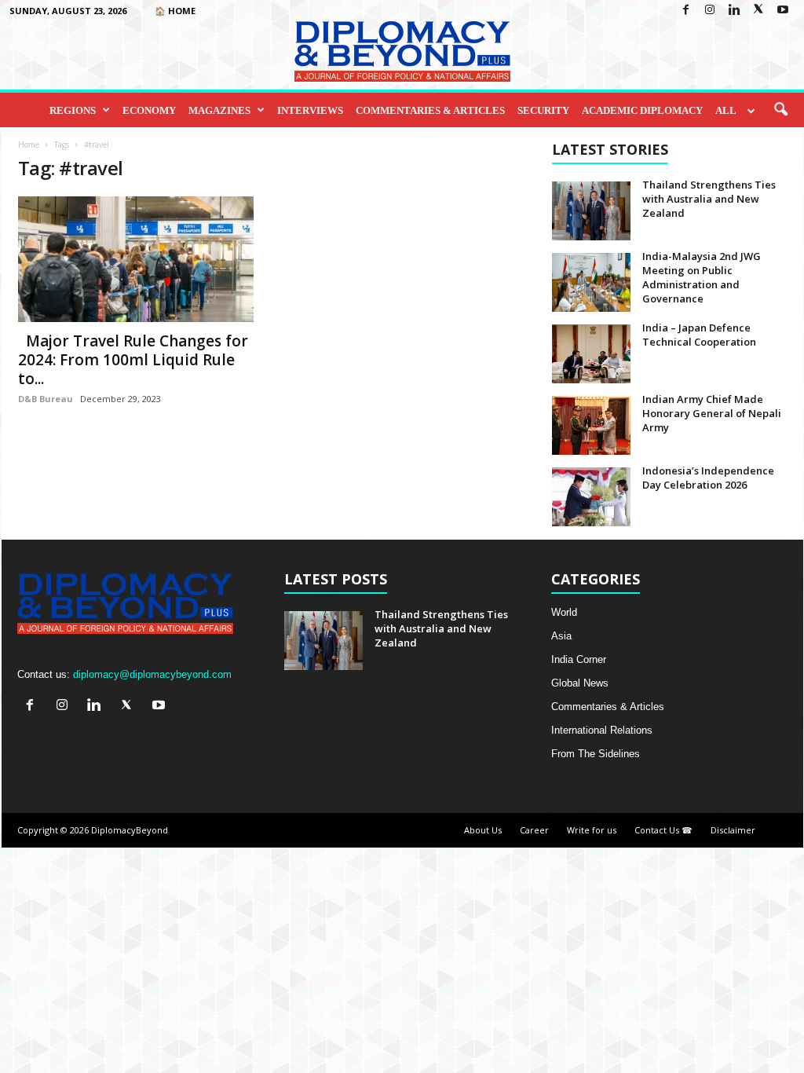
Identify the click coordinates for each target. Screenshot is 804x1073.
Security (543, 110)
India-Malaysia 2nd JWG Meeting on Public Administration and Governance (701, 277)
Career (534, 830)
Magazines (219, 110)
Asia (561, 636)
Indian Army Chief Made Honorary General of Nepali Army (711, 413)
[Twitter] (758, 10)
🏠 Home (175, 10)
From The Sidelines (595, 754)
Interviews (310, 110)
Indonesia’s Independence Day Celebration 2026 (708, 477)
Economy (149, 110)
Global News (579, 683)
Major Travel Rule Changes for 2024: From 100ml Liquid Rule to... (133, 360)
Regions (72, 110)
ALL (725, 110)
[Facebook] (685, 10)
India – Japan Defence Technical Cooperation (699, 334)
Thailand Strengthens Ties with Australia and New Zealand (709, 199)
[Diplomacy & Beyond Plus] (402, 51)
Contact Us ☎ (663, 830)
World (564, 612)
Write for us (591, 830)
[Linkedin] (734, 10)
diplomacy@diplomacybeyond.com (152, 674)
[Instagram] (709, 10)
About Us (483, 830)
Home (28, 144)
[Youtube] (782, 10)
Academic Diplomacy (642, 110)
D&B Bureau (45, 399)
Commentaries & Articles (430, 110)
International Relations (601, 730)
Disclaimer (733, 830)
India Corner (578, 659)
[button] (780, 110)
